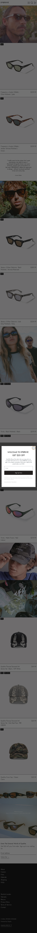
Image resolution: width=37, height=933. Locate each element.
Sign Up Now (18, 473)
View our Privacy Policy (7, 481)
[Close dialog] (33, 448)
